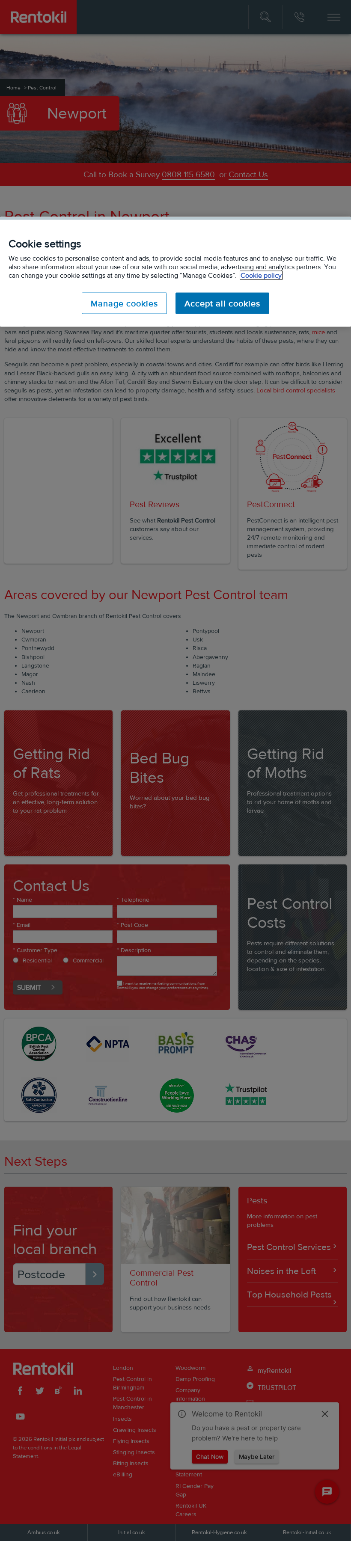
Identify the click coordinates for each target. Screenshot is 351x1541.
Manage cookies (124, 303)
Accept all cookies (222, 303)
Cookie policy (261, 275)
